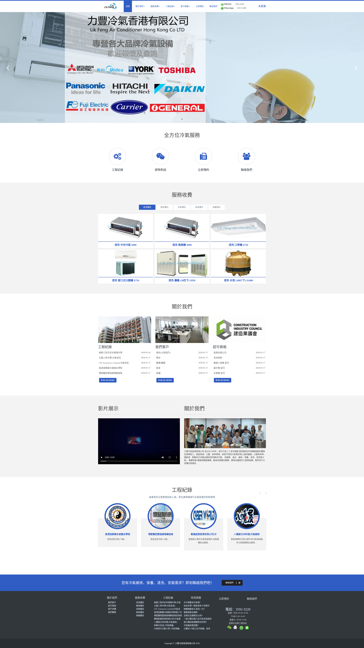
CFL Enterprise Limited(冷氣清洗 (114, 363)
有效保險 (218, 358)
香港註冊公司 (220, 353)
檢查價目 (199, 207)
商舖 (158, 373)
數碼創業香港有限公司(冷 (190, 534)
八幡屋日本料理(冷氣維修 (233, 534)
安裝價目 (182, 207)
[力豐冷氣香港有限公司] (111, 7)
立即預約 (200, 6)
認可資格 (220, 347)
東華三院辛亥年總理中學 (110, 353)
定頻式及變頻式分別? (193, 615)
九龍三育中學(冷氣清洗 (110, 358)
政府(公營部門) (163, 353)
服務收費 (155, 6)
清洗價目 (147, 207)
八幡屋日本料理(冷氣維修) (165, 622)
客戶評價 (112, 609)
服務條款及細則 (191, 612)
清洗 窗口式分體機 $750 (125, 280)
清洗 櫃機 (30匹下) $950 (181, 280)
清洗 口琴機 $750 (238, 244)
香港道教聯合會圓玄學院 (110, 368)
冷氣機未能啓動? (191, 625)
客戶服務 (185, 6)
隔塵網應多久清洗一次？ (195, 609)
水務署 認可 (219, 373)
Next (355, 67)
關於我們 (139, 6)
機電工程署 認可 (221, 363)
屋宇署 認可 (219, 368)
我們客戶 (162, 347)
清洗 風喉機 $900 (182, 244)
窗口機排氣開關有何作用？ (196, 622)
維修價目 (164, 207)
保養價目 (217, 207)
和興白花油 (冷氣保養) (164, 625)
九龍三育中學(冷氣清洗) (164, 606)
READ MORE (109, 380)
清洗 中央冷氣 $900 (125, 244)
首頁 (128, 6)
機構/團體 (160, 363)
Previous (8, 67)
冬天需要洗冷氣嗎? (192, 602)
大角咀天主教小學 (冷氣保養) (167, 629)
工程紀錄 (170, 6)
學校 (158, 358)
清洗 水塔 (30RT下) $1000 (238, 280)
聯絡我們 (213, 6)
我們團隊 (112, 612)
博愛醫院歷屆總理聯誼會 (110, 373)
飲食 (158, 368)
